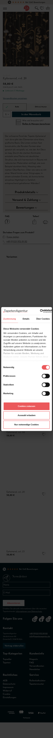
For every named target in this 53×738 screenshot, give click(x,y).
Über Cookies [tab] (43, 319)
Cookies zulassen (26, 406)
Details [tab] (26, 319)
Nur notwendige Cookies (26, 424)
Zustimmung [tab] (9, 319)
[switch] (46, 376)
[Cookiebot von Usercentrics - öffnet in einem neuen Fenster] (40, 311)
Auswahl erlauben (26, 415)
